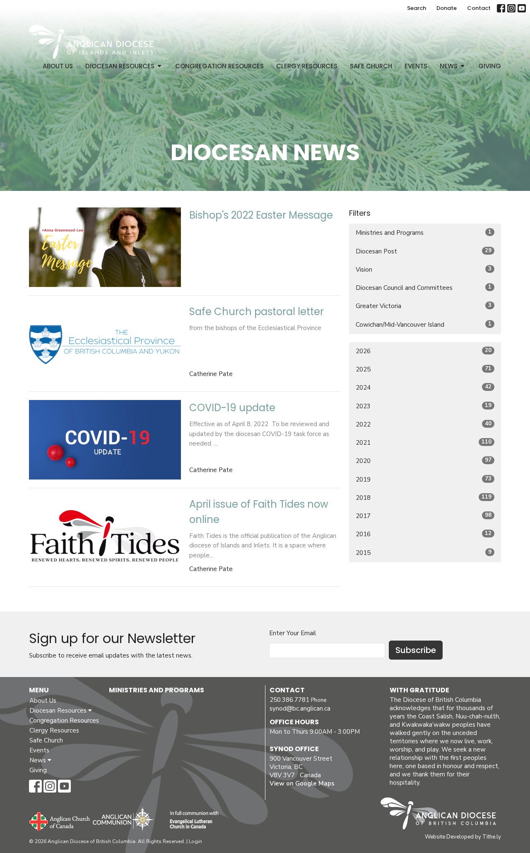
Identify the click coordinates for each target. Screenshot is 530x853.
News (449, 66)
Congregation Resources (219, 66)
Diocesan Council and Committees (423, 287)
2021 (423, 442)
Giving (489, 66)
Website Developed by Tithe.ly (463, 837)
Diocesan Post (423, 251)
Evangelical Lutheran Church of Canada (191, 820)
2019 (423, 479)
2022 (423, 424)
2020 (423, 460)
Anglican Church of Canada (60, 820)
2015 (423, 552)
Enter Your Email (292, 633)
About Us (58, 66)
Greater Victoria (423, 305)
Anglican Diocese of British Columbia (442, 815)
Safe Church (371, 66)
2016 (423, 534)
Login (195, 841)
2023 (423, 406)
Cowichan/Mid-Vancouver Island (423, 324)
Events (416, 66)
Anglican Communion (123, 819)
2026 (423, 351)
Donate (446, 8)
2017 (423, 515)
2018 (423, 497)
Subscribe (415, 650)
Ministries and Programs (423, 232)
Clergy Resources (306, 66)
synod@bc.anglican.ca (300, 708)
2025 (423, 369)
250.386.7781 (289, 700)
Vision (423, 269)
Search (416, 8)
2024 (423, 387)
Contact (479, 8)
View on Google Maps (302, 783)
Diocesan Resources (119, 66)
